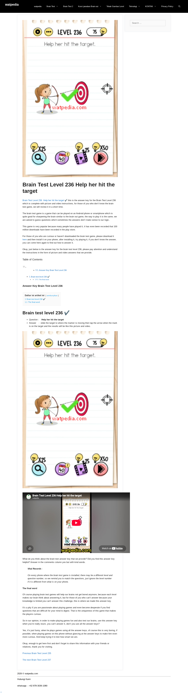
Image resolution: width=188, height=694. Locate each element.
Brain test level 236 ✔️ (40, 277)
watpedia (12, 4)
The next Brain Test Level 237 (37, 660)
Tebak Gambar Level (115, 6)
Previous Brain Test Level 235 (37, 653)
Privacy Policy (167, 6)
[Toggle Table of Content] (24, 267)
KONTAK (149, 6)
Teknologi (133, 6)
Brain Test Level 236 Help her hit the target (43, 200)
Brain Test (51, 6)
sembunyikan (52, 296)
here (25, 239)
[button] (1, 692)
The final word (44, 279)
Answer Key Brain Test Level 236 (53, 270)
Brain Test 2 (68, 6)
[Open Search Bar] (179, 6)
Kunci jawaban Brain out (88, 6)
